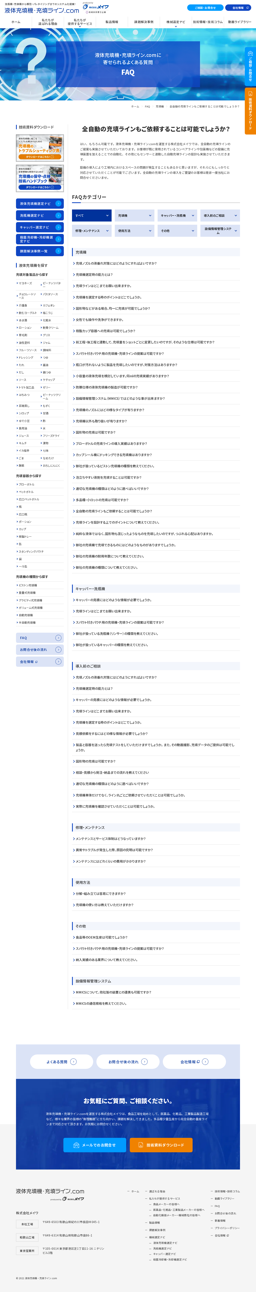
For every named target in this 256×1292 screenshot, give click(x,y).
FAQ (147, 106)
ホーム (135, 106)
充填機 (160, 106)
